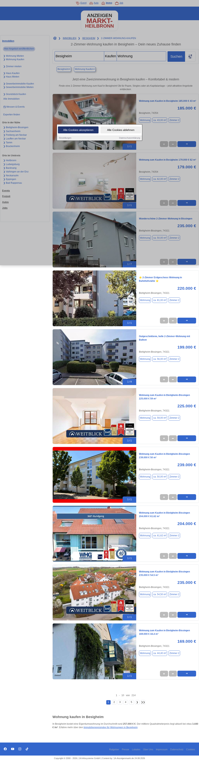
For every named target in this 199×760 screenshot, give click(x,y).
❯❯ (143, 702)
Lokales (136, 749)
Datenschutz (176, 749)
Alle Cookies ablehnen (120, 129)
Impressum (162, 749)
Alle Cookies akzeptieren (78, 129)
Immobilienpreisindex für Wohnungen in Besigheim (111, 727)
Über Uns (148, 749)
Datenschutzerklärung (129, 138)
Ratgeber (114, 749)
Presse (125, 749)
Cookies (190, 749)
